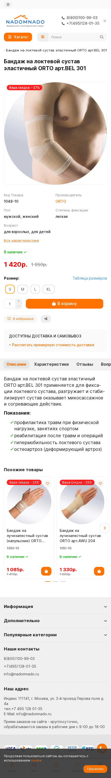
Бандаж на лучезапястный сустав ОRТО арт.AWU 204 (80, 535)
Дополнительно (22, 620)
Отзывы (84, 364)
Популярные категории (30, 634)
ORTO (61, 201)
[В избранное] (47, 483)
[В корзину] (46, 571)
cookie (36, 760)
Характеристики (51, 364)
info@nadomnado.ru (21, 674)
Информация (18, 606)
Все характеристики (21, 240)
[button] (6, 528)
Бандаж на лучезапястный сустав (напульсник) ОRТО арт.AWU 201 (27, 535)
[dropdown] (8, 4)
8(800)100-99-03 (19, 658)
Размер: (11, 278)
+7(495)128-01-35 (20, 666)
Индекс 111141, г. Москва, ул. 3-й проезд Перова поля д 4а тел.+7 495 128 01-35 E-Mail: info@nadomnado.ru (53, 706)
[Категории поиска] (42, 37)
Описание (16, 364)
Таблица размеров (90, 278)
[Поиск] (102, 37)
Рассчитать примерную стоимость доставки (53, 345)
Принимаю (95, 769)
